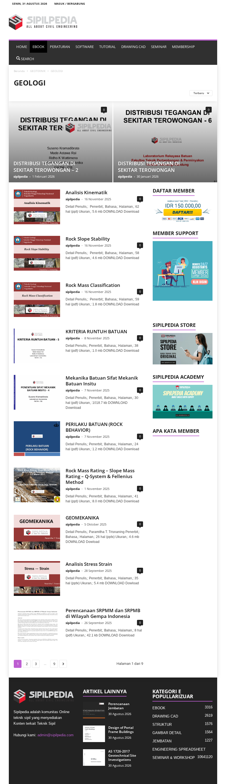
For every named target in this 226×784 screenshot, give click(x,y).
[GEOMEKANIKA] (37, 532)
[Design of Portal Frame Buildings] (94, 734)
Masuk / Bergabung (69, 4)
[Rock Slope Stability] (37, 253)
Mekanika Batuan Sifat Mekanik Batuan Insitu (102, 381)
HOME (21, 46)
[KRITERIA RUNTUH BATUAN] (37, 346)
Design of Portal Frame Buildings (121, 729)
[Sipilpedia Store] (182, 348)
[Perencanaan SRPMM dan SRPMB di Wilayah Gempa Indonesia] (37, 624)
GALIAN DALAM (27, 93)
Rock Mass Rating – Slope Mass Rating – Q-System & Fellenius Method (100, 476)
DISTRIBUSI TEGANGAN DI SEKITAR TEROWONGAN (149, 166)
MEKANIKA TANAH (106, 93)
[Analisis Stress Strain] (37, 578)
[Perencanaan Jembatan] (94, 710)
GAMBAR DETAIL (167, 733)
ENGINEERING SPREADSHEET (179, 749)
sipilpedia (21, 176)
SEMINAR (158, 46)
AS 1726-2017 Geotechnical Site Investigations (122, 755)
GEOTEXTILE (76, 93)
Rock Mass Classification (93, 285)
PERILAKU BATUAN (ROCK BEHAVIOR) (94, 427)
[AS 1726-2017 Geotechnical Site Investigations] (94, 757)
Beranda (19, 71)
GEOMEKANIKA (82, 517)
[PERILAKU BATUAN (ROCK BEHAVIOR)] (37, 438)
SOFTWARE (85, 46)
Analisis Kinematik (86, 192)
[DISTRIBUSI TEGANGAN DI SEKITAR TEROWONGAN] (165, 142)
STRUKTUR (162, 724)
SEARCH (27, 58)
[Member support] (182, 271)
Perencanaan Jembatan (119, 706)
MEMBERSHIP (183, 46)
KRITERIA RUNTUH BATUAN (96, 331)
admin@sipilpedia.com (55, 735)
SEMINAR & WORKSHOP (173, 758)
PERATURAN (60, 46)
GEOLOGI (53, 93)
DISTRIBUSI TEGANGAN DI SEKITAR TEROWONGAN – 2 (46, 166)
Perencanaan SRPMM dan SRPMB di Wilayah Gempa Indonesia (103, 613)
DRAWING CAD (133, 46)
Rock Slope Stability (88, 239)
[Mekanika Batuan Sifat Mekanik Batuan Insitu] (37, 392)
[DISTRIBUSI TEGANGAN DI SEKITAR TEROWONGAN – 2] (60, 141)
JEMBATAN (161, 741)
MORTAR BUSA (138, 93)
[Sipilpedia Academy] (182, 401)
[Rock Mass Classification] (37, 299)
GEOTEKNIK (37, 71)
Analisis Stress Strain (89, 564)
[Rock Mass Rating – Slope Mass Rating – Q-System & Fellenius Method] (37, 485)
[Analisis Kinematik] (37, 207)
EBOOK (38, 46)
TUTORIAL (107, 46)
